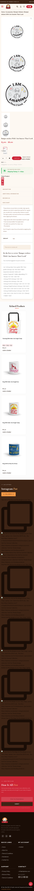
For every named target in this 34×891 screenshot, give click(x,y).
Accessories (9, 12)
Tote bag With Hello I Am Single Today (12, 338)
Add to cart (16, 158)
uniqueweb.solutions (6, 889)
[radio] (5, 148)
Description (7, 189)
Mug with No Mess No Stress (9, 463)
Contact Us (5, 860)
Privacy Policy (6, 871)
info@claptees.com (24, 871)
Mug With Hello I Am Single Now (10, 382)
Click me (31, 884)
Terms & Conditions (7, 853)
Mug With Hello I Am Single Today (11, 422)
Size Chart (6, 202)
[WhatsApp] (17, 184)
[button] (26, 157)
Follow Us (8, 494)
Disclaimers (5, 856)
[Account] (20, 6)
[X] (17, 181)
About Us (4, 850)
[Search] (17, 6)
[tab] (17, 189)
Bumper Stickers (18, 12)
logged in (13, 260)
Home (3, 12)
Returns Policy (6, 874)
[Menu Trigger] (2, 6)
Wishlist (21, 847)
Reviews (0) (6, 198)
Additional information (11, 193)
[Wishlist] (24, 6)
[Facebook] (17, 178)
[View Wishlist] (24, 6)
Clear (4, 151)
